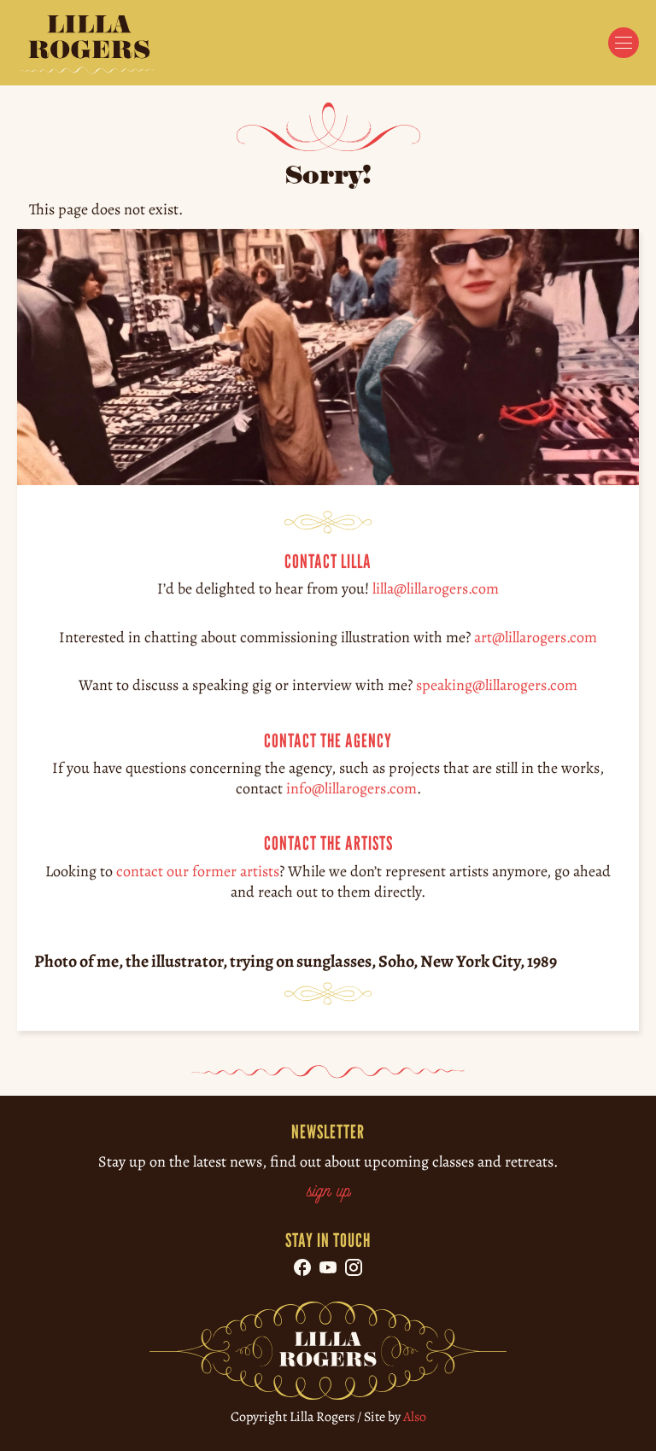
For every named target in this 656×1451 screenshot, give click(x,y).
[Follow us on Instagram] (353, 1267)
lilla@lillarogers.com (435, 588)
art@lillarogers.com (535, 637)
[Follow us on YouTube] (328, 1267)
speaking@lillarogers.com (496, 685)
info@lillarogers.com (351, 788)
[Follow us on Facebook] (302, 1267)
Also (414, 1416)
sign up (328, 1192)
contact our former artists (197, 870)
